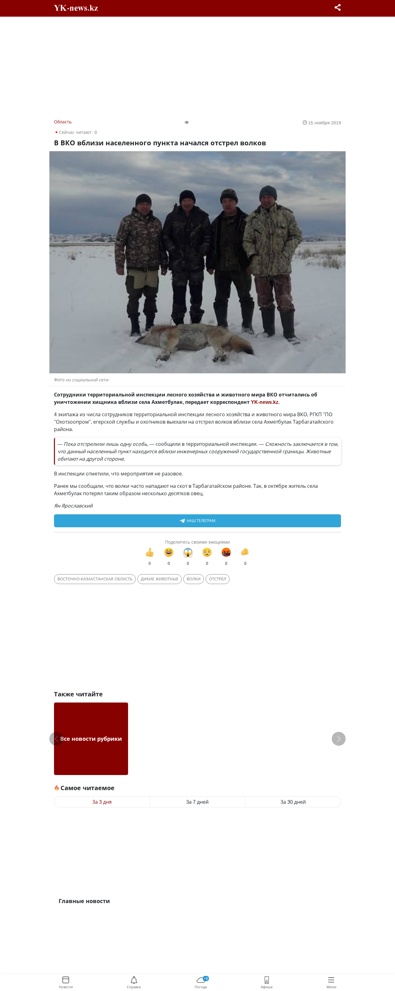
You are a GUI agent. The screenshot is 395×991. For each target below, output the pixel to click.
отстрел (217, 579)
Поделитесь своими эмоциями (197, 542)
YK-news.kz (264, 402)
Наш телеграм (201, 520)
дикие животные (159, 579)
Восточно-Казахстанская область (94, 579)
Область (63, 122)
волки (194, 579)
